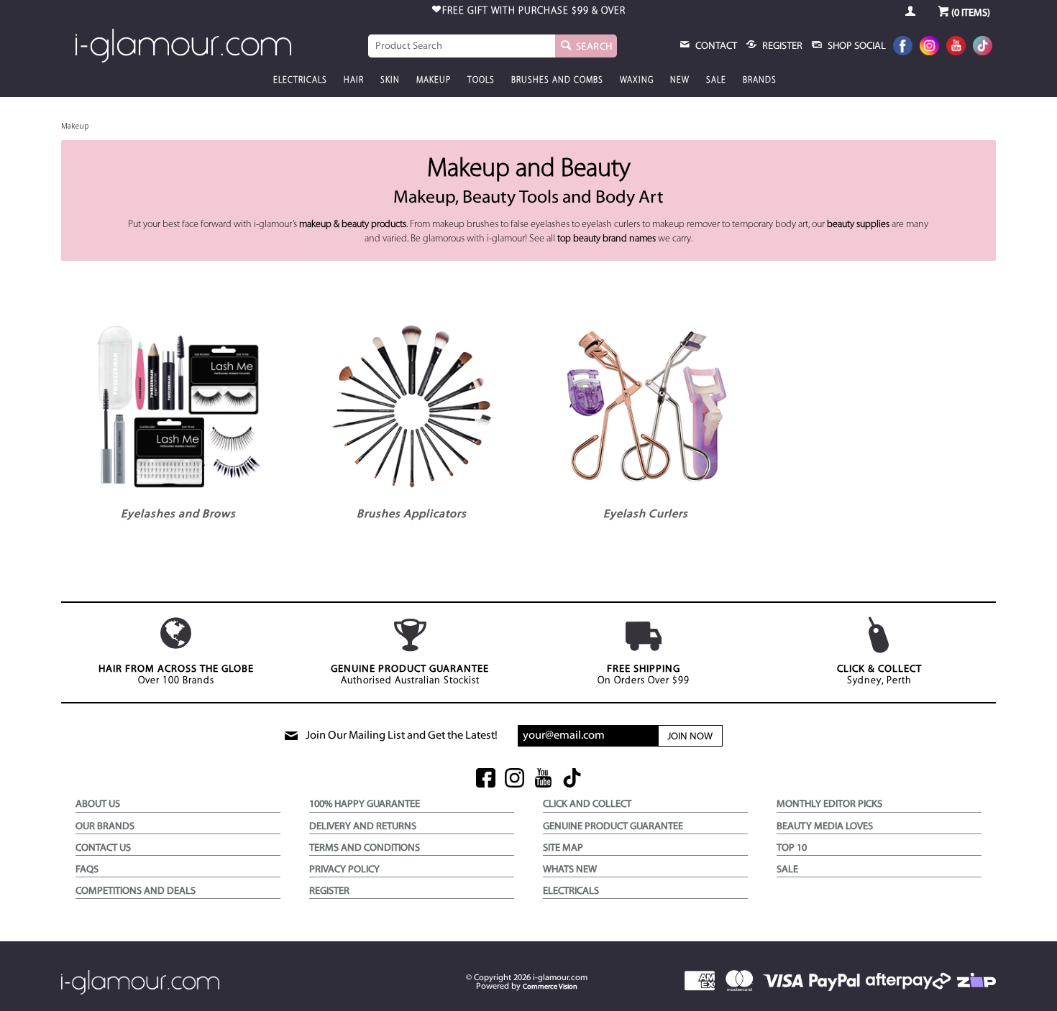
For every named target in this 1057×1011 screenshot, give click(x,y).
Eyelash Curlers (645, 514)
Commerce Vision (550, 987)
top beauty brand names (606, 239)
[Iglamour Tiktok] (982, 47)
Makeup (433, 80)
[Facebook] (902, 47)
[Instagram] (929, 47)
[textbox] (461, 45)
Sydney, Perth (879, 675)
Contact (715, 46)
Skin (390, 80)
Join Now (690, 736)
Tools (481, 80)
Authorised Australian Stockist (410, 675)
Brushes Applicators (412, 514)
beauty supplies (858, 224)
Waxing (637, 80)
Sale (716, 80)
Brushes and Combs (557, 80)
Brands (760, 80)
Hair (354, 80)
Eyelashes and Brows (178, 514)
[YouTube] (956, 47)
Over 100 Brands (176, 675)
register (781, 46)
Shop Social (855, 46)
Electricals (300, 80)
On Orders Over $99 (644, 675)
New (680, 80)
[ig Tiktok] (572, 779)
